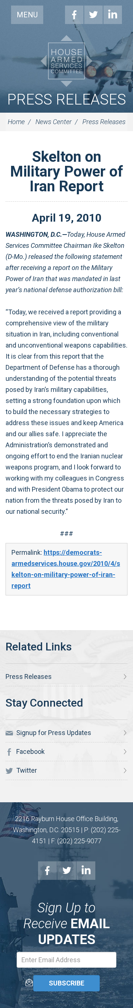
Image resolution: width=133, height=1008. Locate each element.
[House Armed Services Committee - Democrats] (66, 61)
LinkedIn (112, 15)
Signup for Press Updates (53, 733)
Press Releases (66, 99)
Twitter (93, 15)
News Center (53, 122)
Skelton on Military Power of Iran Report (66, 171)
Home (16, 122)
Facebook (74, 15)
